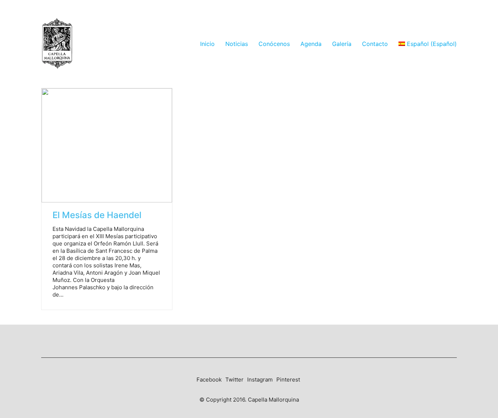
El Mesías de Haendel (96, 215)
